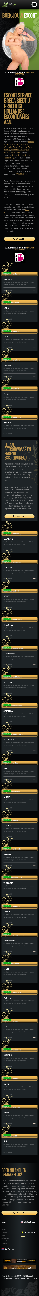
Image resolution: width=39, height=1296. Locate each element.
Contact (4, 1241)
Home (4, 1230)
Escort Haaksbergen (20, 150)
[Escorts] (19, 1260)
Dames (4, 1235)
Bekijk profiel (8, 290)
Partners (4, 1244)
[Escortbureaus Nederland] (19, 1267)
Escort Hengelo (8, 1276)
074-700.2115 (21, 174)
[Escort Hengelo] (10, 4)
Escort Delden (18, 155)
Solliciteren (5, 1238)
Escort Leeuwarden (12, 152)
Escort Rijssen (16, 144)
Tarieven (4, 1232)
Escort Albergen (20, 147)
